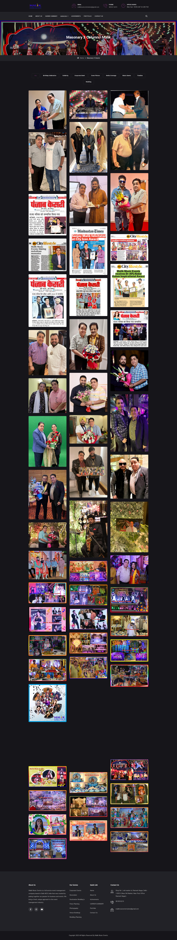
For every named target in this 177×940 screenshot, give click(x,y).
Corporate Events (75, 890)
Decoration (73, 895)
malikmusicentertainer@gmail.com (88, 7)
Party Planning (74, 904)
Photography (74, 908)
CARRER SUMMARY (51, 16)
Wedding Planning (75, 917)
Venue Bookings (75, 913)
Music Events (127, 75)
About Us (38, 16)
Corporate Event (80, 75)
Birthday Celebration (49, 75)
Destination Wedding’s (77, 899)
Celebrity (65, 75)
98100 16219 (113, 7)
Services (63, 16)
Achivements (76, 16)
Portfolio (88, 16)
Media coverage (111, 75)
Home (30, 16)
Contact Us (99, 16)
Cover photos (95, 75)
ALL (36, 75)
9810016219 (120, 901)
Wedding (88, 82)
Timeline (140, 75)
